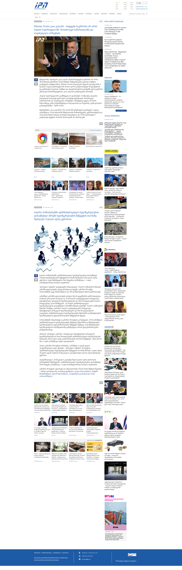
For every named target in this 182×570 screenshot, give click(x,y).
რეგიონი (81, 13)
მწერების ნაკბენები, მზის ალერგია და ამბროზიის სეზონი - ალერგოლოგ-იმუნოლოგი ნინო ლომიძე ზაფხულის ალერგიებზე (59, 457)
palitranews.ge (72, 435)
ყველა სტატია (120, 110)
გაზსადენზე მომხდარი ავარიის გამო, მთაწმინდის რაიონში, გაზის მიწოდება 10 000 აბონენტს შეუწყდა (115, 30)
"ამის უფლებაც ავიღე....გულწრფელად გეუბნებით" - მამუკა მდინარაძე (41, 195)
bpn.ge (117, 2)
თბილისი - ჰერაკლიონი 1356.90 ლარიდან (59, 170)
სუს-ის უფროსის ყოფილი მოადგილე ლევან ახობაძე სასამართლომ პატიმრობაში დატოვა (114, 42)
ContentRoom (98, 440)
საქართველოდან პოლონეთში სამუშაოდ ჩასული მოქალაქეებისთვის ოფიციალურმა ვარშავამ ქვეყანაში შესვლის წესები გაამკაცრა (94, 433)
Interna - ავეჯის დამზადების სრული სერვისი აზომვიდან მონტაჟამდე (42, 455)
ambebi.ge (37, 412)
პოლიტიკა (44, 13)
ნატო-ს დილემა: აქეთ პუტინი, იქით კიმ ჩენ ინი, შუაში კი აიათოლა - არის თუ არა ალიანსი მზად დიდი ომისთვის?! (115, 191)
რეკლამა (65, 553)
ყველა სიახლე (120, 71)
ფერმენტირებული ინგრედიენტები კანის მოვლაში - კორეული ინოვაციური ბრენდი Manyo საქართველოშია (93, 457)
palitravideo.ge (38, 199)
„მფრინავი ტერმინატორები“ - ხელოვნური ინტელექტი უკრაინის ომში (114, 169)
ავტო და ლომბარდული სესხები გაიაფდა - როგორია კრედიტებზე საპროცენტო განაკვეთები (115, 456)
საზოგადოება (63, 13)
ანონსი (119, 13)
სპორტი (96, 13)
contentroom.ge (38, 461)
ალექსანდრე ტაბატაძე (78, 374)
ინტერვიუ (108, 78)
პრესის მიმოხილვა (112, 116)
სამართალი (53, 13)
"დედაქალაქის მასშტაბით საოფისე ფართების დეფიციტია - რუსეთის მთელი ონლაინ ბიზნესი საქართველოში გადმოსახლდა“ (59, 432)
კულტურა (112, 13)
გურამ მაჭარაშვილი (60, 374)
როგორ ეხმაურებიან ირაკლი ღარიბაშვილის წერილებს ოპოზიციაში (76, 429)
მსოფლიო (73, 13)
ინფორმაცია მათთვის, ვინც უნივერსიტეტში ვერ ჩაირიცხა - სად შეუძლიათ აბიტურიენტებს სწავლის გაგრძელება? (59, 408)
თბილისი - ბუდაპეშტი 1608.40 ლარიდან (75, 170)
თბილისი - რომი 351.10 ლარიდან (93, 170)
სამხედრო (104, 13)
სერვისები (56, 553)
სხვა (36, 17)
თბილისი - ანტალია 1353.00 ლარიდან (40, 170)
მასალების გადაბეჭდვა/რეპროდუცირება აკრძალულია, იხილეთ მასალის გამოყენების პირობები (51, 559)
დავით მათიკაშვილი (82, 371)
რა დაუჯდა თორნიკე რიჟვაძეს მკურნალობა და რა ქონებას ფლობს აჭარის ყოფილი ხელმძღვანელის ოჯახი (42, 431)
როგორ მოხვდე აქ (95, 130)
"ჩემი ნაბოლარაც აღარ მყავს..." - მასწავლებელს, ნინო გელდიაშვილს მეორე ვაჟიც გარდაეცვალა (94, 196)
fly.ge (35, 177)
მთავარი (37, 13)
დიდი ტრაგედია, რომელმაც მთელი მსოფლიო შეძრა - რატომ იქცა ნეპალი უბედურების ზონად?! (115, 239)
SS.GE (37, 130)
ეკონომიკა (88, 13)
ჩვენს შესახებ (46, 553)
